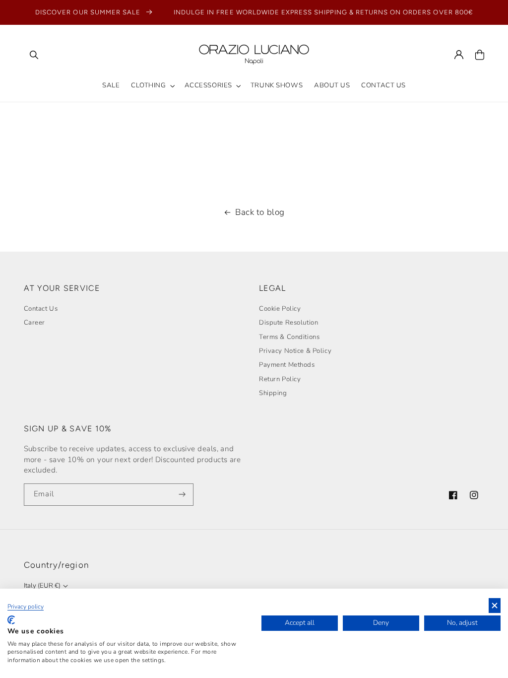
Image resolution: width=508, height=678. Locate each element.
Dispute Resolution (288, 322)
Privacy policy (25, 607)
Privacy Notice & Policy (295, 350)
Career (34, 322)
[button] (34, 54)
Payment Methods (287, 364)
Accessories (208, 85)
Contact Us (41, 308)
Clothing (148, 85)
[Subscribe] (182, 494)
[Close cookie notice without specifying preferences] (495, 605)
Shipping (273, 393)
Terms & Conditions (289, 337)
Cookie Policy (280, 308)
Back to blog (260, 212)
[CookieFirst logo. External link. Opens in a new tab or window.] (11, 619)
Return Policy (280, 379)
